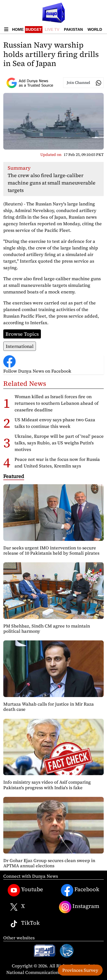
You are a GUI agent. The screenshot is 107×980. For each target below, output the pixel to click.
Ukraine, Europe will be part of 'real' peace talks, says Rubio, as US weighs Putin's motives (59, 442)
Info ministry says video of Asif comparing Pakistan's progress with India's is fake (47, 784)
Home (18, 29)
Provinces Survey (80, 970)
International (19, 346)
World (95, 29)
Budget (34, 29)
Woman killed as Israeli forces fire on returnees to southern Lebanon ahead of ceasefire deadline (56, 403)
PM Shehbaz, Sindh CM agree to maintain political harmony (46, 628)
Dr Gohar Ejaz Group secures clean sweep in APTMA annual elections (49, 863)
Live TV (52, 29)
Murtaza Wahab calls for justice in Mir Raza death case (48, 706)
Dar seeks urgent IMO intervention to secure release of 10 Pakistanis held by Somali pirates (51, 550)
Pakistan (73, 29)
